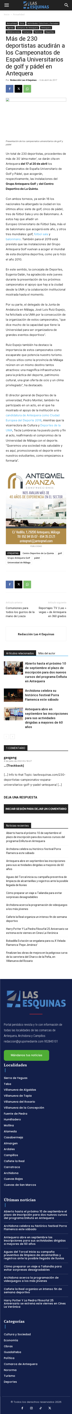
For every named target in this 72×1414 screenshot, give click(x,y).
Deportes (50, 31)
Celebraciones (13, 31)
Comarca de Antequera (27, 27)
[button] (6, 5)
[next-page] (12, 736)
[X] (18, 89)
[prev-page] (6, 736)
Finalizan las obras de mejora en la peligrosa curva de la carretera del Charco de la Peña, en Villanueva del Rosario (36, 956)
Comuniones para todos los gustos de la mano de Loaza (20, 612)
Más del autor (46, 653)
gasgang (10, 757)
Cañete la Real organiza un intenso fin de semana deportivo (36, 918)
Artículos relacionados (20, 653)
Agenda (10, 27)
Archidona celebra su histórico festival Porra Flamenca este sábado (42, 695)
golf (60, 553)
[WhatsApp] (27, 89)
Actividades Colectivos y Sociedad (42, 23)
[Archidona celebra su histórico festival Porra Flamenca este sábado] (13, 695)
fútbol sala (41, 234)
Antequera (46, 27)
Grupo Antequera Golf (18, 557)
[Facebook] (9, 89)
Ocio (22, 23)
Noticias (38, 31)
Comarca (27, 31)
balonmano (13, 239)
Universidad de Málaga (18, 562)
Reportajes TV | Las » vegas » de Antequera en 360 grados (52, 612)
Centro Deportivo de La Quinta (38, 553)
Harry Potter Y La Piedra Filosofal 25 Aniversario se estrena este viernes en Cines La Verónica (37, 930)
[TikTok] (40, 1408)
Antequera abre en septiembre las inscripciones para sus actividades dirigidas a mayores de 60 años (46, 718)
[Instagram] (31, 1408)
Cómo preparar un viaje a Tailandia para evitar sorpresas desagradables (34, 895)
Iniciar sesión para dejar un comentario (36, 808)
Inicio (6, 14)
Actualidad (18, 14)
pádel (37, 557)
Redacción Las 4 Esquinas (23, 80)
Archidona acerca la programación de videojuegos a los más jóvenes (36, 907)
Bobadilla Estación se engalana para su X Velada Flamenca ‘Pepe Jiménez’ (35, 942)
